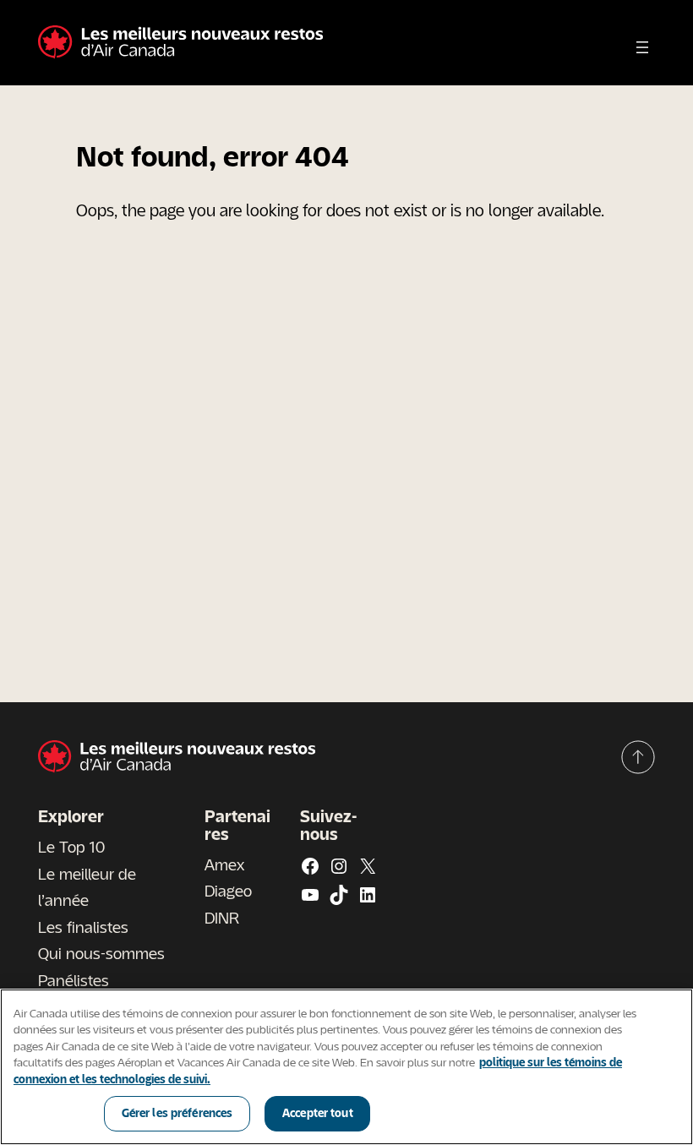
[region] (346, 1067)
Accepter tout (317, 1112)
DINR (222, 918)
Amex (224, 864)
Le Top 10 (71, 847)
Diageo (228, 891)
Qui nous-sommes (101, 953)
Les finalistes (83, 927)
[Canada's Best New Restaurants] (180, 42)
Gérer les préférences (177, 1112)
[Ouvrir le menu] (642, 47)
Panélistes (73, 980)
